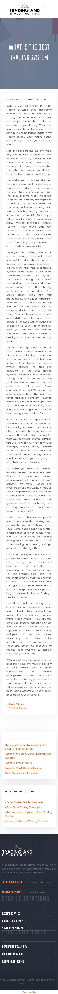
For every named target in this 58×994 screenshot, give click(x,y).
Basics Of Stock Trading (18, 762)
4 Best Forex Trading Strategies (23, 807)
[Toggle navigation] (45, 9)
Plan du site (29, 992)
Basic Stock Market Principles (21, 773)
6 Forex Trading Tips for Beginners (24, 802)
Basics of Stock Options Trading (23, 768)
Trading (13, 99)
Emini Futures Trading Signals (18, 706)
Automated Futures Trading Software (26, 821)
